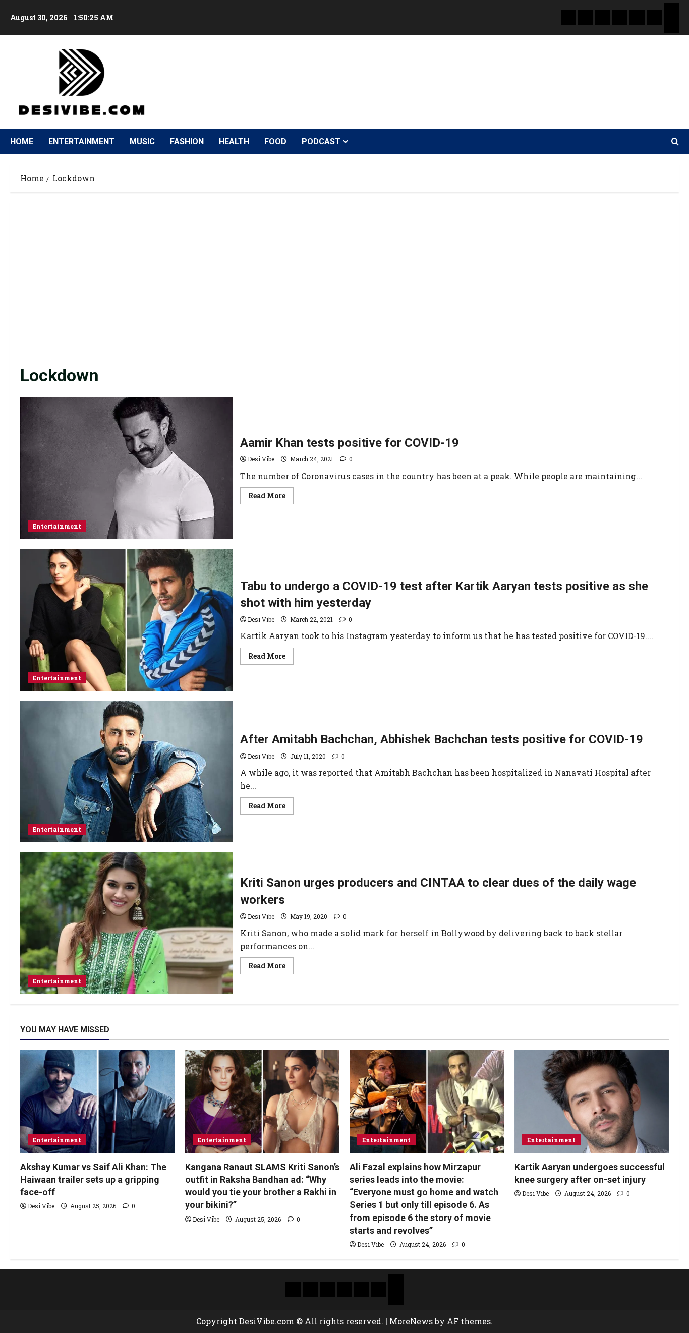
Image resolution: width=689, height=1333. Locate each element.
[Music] (602, 17)
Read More (271, 493)
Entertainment (81, 141)
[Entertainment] (585, 17)
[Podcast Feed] (671, 25)
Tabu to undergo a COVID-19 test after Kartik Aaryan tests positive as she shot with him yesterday (126, 620)
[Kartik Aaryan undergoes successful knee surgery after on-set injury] (591, 1101)
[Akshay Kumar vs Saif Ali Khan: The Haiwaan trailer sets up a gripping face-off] (97, 1101)
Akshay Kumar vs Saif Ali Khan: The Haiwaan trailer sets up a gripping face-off (93, 1179)
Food (275, 141)
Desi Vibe (261, 459)
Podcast (321, 141)
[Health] (637, 17)
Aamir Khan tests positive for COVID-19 (126, 468)
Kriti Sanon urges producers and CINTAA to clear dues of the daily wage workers (126, 923)
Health (234, 141)
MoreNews (411, 1321)
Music (142, 141)
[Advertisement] (344, 288)
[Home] (568, 17)
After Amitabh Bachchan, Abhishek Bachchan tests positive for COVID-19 (126, 772)
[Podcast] (671, 10)
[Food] (654, 17)
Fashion (187, 141)
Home (21, 141)
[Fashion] (619, 17)
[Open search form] (675, 141)
